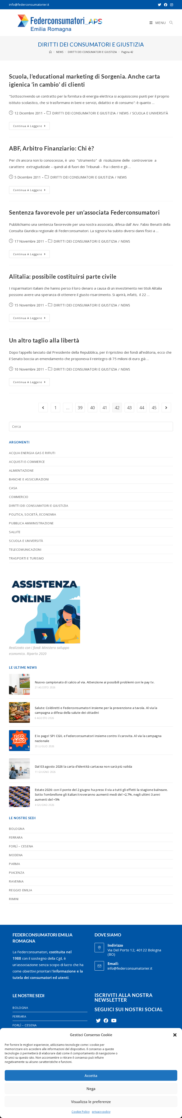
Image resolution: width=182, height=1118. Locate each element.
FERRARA (16, 837)
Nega (91, 1088)
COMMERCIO (18, 497)
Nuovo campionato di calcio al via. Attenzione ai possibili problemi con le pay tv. (95, 682)
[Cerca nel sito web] (91, 426)
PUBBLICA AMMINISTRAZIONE (31, 523)
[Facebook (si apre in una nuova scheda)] (166, 4)
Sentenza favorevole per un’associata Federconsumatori (84, 212)
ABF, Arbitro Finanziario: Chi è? (51, 148)
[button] (175, 1035)
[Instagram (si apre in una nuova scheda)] (171, 4)
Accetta (91, 1075)
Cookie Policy (81, 1112)
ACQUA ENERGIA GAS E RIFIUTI (32, 453)
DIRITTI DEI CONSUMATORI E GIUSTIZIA (84, 113)
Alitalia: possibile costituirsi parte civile (62, 276)
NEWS (124, 113)
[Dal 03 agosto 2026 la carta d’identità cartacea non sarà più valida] (19, 768)
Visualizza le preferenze (91, 1101)
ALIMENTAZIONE (21, 470)
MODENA (16, 855)
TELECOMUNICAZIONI (25, 549)
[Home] (50, 52)
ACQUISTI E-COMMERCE (27, 462)
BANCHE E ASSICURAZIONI (29, 479)
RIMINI (14, 899)
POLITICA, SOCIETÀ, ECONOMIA (32, 514)
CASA (13, 488)
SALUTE (15, 532)
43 (129, 407)
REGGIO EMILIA (20, 890)
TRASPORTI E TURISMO (26, 558)
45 (154, 407)
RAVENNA (16, 881)
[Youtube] (114, 1020)
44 (141, 407)
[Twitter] (98, 1020)
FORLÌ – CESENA (21, 846)
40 (92, 407)
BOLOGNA (16, 829)
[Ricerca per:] (169, 22)
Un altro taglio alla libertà (44, 340)
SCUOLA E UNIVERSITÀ (150, 113)
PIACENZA (16, 872)
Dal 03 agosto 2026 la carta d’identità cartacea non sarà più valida (83, 766)
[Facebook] (106, 1020)
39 (80, 407)
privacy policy (101, 1112)
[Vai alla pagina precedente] (43, 407)
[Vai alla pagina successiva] (166, 407)
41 (104, 407)
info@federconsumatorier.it (29, 4)
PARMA (14, 864)
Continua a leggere (31, 125)
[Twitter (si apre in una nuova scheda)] (159, 4)
